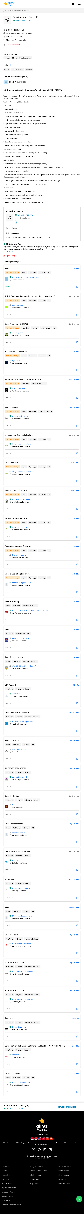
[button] (73, 4)
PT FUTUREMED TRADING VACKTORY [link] (26, 277)
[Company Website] (16, 222)
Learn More (8, 252)
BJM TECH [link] (16, 361)
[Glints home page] (9, 4)
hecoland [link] (15, 1055)
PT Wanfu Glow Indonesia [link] (21, 1082)
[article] (42, 278)
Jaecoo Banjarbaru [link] (19, 1027)
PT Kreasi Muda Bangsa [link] (21, 499)
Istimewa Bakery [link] (18, 805)
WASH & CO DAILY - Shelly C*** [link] (24, 666)
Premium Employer (12, 272)
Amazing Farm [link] (17, 333)
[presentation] (9, 4)
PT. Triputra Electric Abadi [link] (21, 944)
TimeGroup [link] (16, 694)
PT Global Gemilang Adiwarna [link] (23, 721)
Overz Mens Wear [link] (18, 388)
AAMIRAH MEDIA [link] (18, 833)
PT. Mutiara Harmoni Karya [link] (22, 916)
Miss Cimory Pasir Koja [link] (20, 638)
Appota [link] (15, 860)
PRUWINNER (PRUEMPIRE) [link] (22, 583)
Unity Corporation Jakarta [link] (21, 444)
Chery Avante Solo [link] (19, 749)
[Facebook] (39, 1149)
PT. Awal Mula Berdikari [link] (21, 416)
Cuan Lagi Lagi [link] (17, 305)
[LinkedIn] (45, 1149)
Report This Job (11, 256)
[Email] (50, 1149)
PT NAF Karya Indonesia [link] (21, 888)
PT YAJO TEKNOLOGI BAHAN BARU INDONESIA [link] (30, 610)
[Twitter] (34, 1149)
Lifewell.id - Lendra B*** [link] (21, 555)
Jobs (5, 10)
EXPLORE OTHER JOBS (67, 1107)
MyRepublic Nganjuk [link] (19, 777)
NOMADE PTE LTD (23, 20)
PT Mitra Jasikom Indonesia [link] (22, 971)
